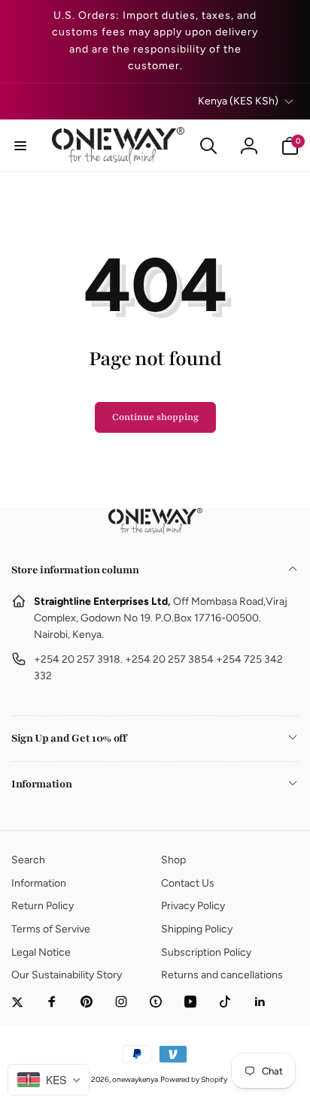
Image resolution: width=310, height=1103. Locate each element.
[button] (20, 145)
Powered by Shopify (193, 1079)
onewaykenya (135, 1079)
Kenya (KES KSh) (238, 101)
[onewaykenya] (155, 530)
